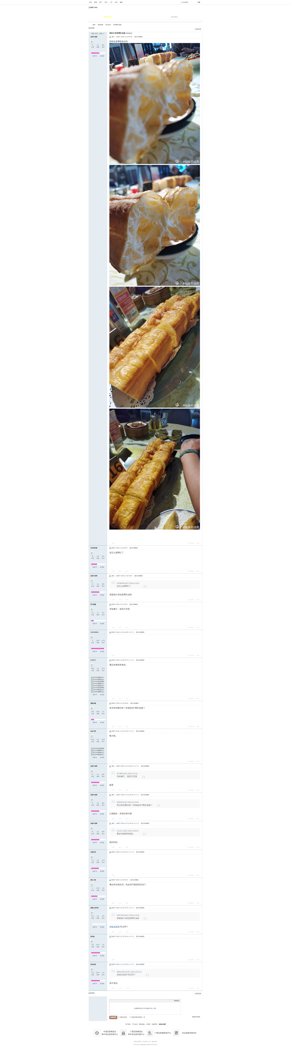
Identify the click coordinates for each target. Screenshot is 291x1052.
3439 (97, 640)
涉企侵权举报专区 (189, 1033)
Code (125, 1001)
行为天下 (93, 660)
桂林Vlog (107, 17)
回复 (113, 543)
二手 (111, 2)
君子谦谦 (93, 604)
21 (98, 612)
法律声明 (154, 1024)
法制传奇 (93, 852)
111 (98, 45)
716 (92, 972)
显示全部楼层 (138, 37)
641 (103, 556)
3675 (97, 945)
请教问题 (93, 703)
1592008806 (94, 632)
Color (113, 1001)
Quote (122, 1001)
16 (92, 612)
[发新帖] (92, 28)
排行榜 (117, 17)
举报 (198, 543)
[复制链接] (129, 33)
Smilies (127, 1001)
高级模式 (176, 1000)
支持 (120, 571)
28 (92, 556)
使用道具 (191, 543)
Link (119, 1001)
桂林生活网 (162, 1024)
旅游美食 (100, 24)
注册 (154, 1008)
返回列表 (198, 29)
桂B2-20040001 (152, 1044)
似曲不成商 (93, 37)
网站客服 (142, 1024)
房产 (100, 2)
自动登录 (185, 2)
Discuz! (143, 1044)
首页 (90, 2)
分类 (116, 2)
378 (92, 711)
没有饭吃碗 (93, 548)
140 (98, 556)
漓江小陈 (93, 880)
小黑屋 (148, 1024)
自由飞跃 (93, 731)
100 (92, 945)
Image (116, 1001)
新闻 (95, 2)
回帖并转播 (123, 1017)
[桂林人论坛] (93, 7)
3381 (97, 711)
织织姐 (92, 936)
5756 (97, 888)
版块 (98, 17)
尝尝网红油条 (117, 24)
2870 (97, 972)
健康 (121, 2)
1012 (92, 739)
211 (103, 612)
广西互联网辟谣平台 (163, 1033)
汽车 (105, 2)
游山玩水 (108, 24)
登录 (150, 1008)
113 (92, 916)
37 (92, 45)
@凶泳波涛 (114, 927)
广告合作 (135, 1024)
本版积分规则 (196, 1017)
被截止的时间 (94, 908)
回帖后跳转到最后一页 (138, 1017)
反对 (126, 571)
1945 (92, 668)
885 (103, 45)
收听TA (95, 56)
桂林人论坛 (89, 24)
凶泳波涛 (93, 964)
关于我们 (128, 1024)
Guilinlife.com (146, 1041)
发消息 (102, 56)
